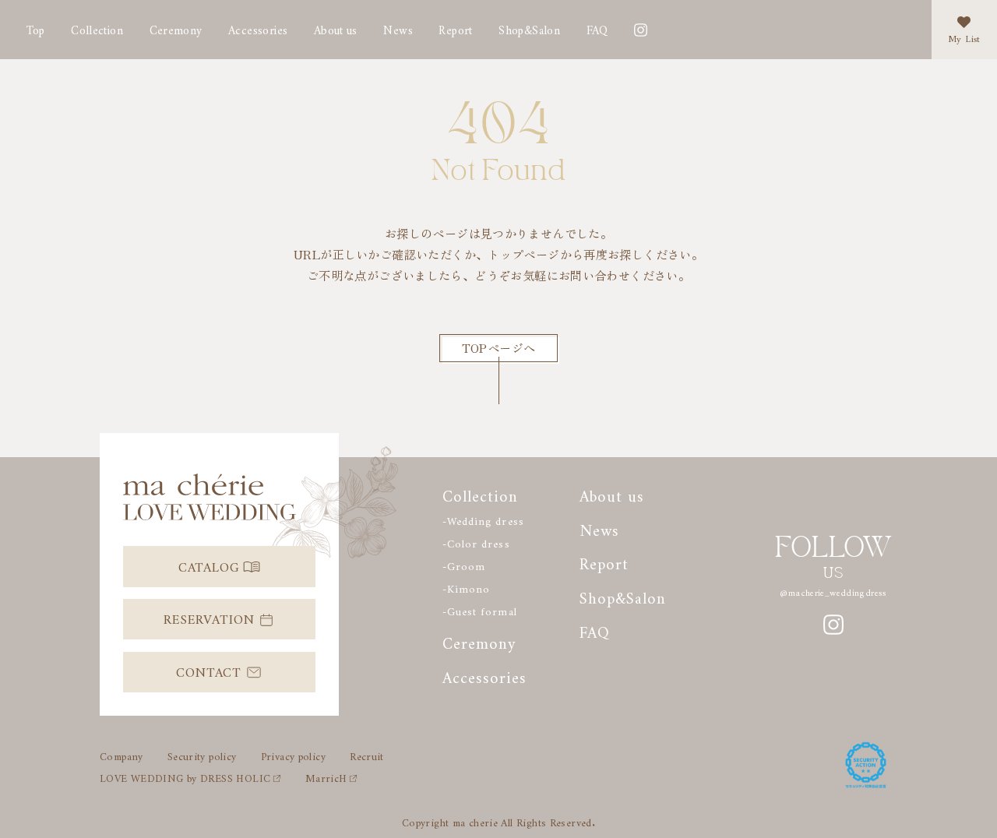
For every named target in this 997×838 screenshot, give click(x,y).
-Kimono (466, 586)
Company (121, 754)
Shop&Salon (529, 27)
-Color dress (475, 541)
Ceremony (176, 27)
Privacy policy (293, 754)
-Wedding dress (482, 519)
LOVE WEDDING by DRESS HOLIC (185, 776)
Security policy (202, 754)
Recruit (367, 754)
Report (604, 560)
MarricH (326, 776)
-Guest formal (479, 609)
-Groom (463, 564)
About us (336, 27)
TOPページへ (499, 347)
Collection (97, 27)
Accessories (257, 27)
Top (35, 27)
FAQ (597, 27)
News (398, 27)
